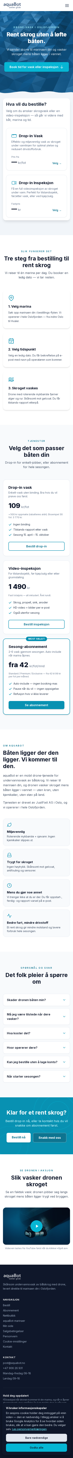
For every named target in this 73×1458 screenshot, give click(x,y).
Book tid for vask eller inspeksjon (34, 67)
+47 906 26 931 (13, 1368)
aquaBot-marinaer (14, 1320)
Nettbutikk (9, 1315)
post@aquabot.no (14, 1362)
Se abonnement (36, 705)
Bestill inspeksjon (36, 624)
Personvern (10, 1336)
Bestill (6, 1305)
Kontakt (7, 1346)
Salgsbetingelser (13, 1331)
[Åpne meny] (67, 6)
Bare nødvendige (36, 1437)
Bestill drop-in (36, 546)
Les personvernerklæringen (29, 1429)
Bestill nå (18, 1137)
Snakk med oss (50, 1137)
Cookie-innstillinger (15, 1341)
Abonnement (11, 1310)
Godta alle (36, 1447)
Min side (8, 1325)
